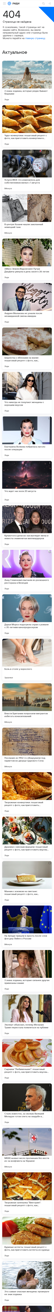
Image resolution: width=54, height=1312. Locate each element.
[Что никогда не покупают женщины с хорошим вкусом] (27, 393)
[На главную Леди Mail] (15, 3)
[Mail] (9, 3)
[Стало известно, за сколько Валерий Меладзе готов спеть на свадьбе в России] (27, 1104)
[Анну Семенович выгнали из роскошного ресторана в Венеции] (27, 571)
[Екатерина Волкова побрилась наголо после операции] (27, 437)
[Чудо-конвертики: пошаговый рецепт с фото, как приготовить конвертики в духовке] (27, 126)
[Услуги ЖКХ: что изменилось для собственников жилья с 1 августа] (27, 170)
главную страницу (35, 38)
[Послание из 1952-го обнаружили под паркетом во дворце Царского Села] (27, 748)
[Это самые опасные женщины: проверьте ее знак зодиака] (27, 1282)
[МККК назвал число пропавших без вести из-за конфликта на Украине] (27, 1149)
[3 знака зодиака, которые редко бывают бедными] (27, 81)
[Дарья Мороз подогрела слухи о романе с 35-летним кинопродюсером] (27, 615)
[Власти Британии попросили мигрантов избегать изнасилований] (27, 704)
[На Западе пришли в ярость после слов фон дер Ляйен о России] (27, 926)
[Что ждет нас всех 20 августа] (27, 482)
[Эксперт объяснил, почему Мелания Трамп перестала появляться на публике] (27, 1015)
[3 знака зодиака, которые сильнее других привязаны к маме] (27, 971)
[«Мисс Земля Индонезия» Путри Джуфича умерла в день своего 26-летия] (27, 259)
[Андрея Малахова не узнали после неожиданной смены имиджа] (27, 304)
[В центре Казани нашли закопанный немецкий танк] (27, 215)
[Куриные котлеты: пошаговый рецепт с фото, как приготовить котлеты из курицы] (27, 1238)
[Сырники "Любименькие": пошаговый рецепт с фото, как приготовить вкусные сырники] (27, 1060)
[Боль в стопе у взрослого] (27, 659)
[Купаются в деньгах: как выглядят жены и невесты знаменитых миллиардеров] (27, 526)
